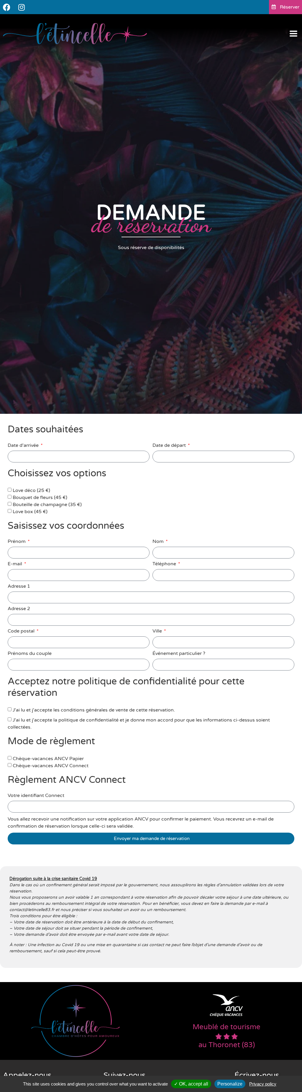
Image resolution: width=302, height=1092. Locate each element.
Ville (157, 631)
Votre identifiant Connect (36, 795)
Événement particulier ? (178, 653)
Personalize (229, 1083)
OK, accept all (193, 1083)
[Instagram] (21, 7)
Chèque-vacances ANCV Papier (48, 759)
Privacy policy (262, 1083)
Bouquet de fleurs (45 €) (40, 497)
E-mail (15, 564)
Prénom (17, 541)
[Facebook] (6, 7)
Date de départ (169, 445)
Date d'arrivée (24, 445)
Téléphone (164, 564)
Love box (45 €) (30, 512)
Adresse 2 (19, 609)
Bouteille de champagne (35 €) (47, 505)
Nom (158, 541)
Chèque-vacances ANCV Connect (50, 766)
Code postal (22, 631)
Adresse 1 (19, 586)
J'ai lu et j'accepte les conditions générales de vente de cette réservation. (94, 710)
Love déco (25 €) (31, 490)
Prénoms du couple (30, 653)
